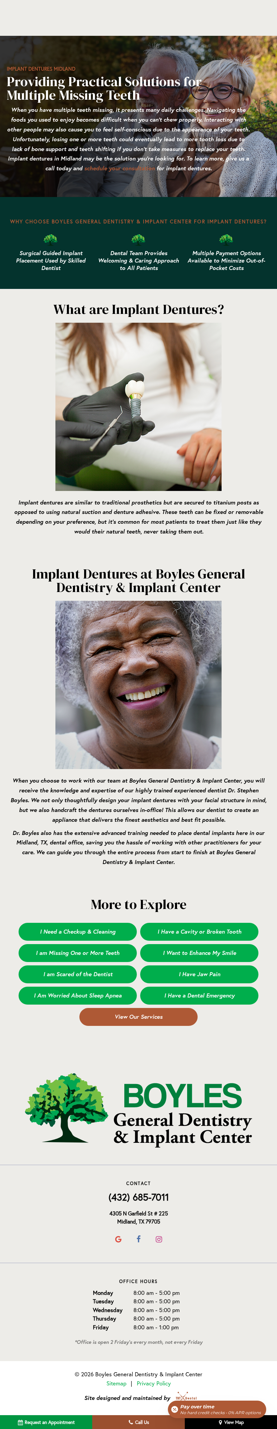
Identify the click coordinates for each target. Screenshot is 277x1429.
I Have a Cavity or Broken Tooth (199, 931)
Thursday (104, 1318)
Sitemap (116, 1383)
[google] (118, 1239)
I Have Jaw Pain (199, 974)
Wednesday (108, 1309)
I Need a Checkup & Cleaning (78, 931)
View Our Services (138, 1016)
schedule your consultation (119, 168)
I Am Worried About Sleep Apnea (78, 995)
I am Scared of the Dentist (77, 974)
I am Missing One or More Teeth (78, 953)
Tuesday (103, 1301)
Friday (101, 1327)
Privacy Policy (154, 1383)
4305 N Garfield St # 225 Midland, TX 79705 (138, 1217)
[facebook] (138, 1239)
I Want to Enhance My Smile (199, 953)
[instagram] (159, 1239)
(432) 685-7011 (138, 1197)
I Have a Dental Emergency (199, 995)
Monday (103, 1292)
